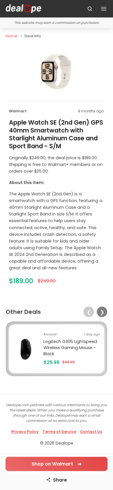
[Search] (90, 9)
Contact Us (91, 431)
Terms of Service (59, 431)
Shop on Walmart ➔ (56, 464)
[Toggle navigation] (103, 8)
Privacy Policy (25, 431)
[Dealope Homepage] (23, 8)
